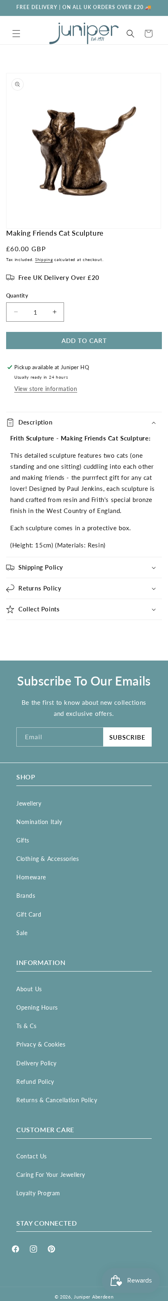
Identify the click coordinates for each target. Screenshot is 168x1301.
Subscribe (127, 737)
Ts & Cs (26, 1025)
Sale (21, 932)
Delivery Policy (36, 1063)
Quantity (17, 295)
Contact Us (31, 1156)
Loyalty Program (38, 1193)
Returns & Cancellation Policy (56, 1100)
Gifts (22, 840)
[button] (16, 34)
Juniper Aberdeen (93, 1296)
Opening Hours (37, 1007)
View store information (45, 388)
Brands (25, 895)
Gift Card (28, 914)
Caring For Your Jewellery (50, 1174)
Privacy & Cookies (40, 1044)
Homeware (31, 877)
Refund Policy (35, 1081)
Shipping (44, 259)
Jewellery (28, 803)
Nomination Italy (39, 821)
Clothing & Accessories (47, 858)
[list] (84, 151)
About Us (29, 988)
